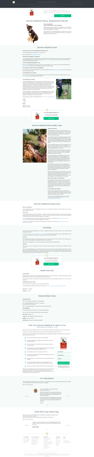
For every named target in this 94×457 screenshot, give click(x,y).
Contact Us (80, 2)
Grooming (59, 6)
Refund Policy (58, 442)
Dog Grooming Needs (47, 447)
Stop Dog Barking (34, 440)
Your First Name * (60, 351)
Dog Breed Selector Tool (36, 54)
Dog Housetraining (35, 439)
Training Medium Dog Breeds (48, 442)
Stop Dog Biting (34, 441)
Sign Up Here (51, 118)
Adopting (42, 6)
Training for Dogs (26, 438)
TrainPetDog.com (58, 438)
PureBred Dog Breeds (47, 438)
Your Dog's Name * (61, 355)
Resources (57, 444)
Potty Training (47, 6)
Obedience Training (54, 6)
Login (74, 2)
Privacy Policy (58, 441)
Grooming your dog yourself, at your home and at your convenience (34, 233)
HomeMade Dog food (35, 442)
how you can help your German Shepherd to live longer (55, 285)
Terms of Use (58, 440)
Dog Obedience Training (35, 438)
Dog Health (45, 445)
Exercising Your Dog (47, 444)
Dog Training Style (58, 69)
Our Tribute (45, 448)
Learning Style (47, 59)
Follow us (57, 445)
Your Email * (60, 358)
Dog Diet (63, 6)
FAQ (64, 439)
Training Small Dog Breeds (48, 441)
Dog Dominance (25, 65)
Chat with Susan (65, 440)
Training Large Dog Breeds (48, 443)
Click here (24, 75)
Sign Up (62, 15)
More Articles (46, 446)
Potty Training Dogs (26, 439)
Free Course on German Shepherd (34, 6)
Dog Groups (46, 440)
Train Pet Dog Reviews (66, 442)
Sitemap (57, 443)
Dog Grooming (25, 441)
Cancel (76, 2)
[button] (26, 396)
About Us (57, 439)
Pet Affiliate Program (66, 441)
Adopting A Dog (26, 440)
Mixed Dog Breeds (47, 439)
